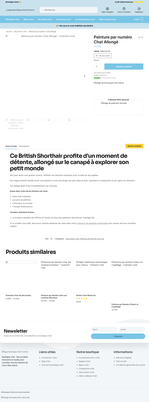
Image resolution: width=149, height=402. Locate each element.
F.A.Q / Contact (124, 12)
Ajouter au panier (124, 66)
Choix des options (21, 304)
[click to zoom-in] (47, 76)
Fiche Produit (11, 146)
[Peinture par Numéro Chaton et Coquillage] (127, 281)
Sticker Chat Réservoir (86, 295)
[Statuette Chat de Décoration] (21, 277)
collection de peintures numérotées (92, 223)
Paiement (139, 12)
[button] (82, 298)
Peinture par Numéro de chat (92, 239)
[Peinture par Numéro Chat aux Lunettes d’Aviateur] (57, 277)
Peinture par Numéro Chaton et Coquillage (125, 305)
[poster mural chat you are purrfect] (142, 37)
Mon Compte (107, 12)
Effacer (96, 60)
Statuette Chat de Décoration (18, 295)
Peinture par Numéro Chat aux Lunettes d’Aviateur (54, 296)
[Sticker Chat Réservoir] (92, 277)
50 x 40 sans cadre (103, 56)
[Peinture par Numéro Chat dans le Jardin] (139, 37)
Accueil (9, 31)
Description (24, 146)
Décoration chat (20, 31)
